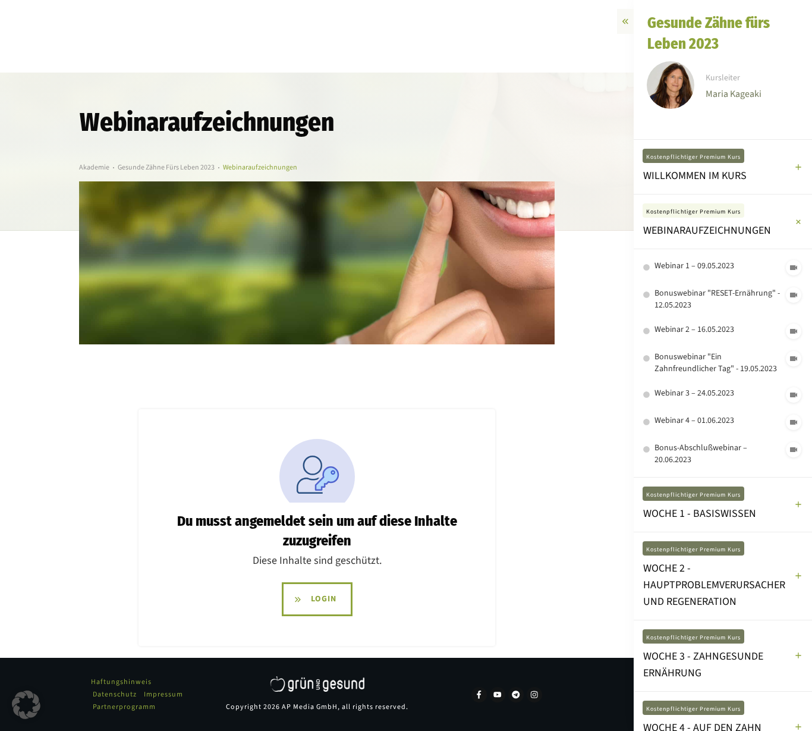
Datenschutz (115, 694)
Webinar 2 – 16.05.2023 (694, 329)
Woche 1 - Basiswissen (699, 513)
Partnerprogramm (124, 707)
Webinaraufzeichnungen (707, 230)
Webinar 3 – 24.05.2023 (694, 393)
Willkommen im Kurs (695, 175)
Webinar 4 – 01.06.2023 (694, 420)
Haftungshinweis (121, 682)
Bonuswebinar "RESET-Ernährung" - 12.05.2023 (717, 299)
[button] (26, 705)
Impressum (163, 694)
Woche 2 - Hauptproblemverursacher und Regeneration (714, 585)
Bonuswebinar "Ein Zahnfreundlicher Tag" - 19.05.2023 (715, 363)
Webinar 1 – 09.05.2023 (694, 266)
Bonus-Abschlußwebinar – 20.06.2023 (700, 454)
